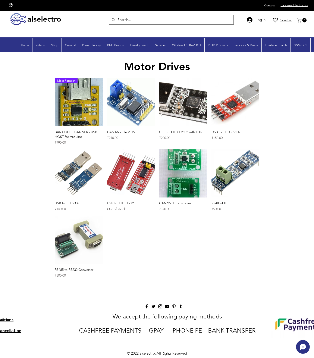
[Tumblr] (180, 306)
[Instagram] (160, 306)
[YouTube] (167, 306)
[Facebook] (146, 306)
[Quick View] (131, 102)
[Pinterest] (174, 306)
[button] (302, 20)
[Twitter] (153, 306)
